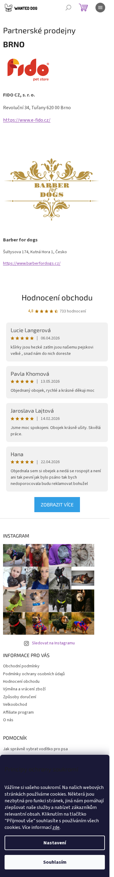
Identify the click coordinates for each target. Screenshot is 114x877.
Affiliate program (18, 712)
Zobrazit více (57, 504)
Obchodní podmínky (21, 666)
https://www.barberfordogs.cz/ (31, 263)
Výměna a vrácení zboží (24, 689)
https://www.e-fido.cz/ (26, 120)
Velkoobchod (15, 705)
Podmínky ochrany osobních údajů (34, 674)
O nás (8, 720)
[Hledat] (68, 8)
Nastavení (54, 842)
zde (56, 827)
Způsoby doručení (19, 697)
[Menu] (100, 8)
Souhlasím (55, 862)
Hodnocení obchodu (57, 297)
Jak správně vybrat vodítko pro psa (35, 749)
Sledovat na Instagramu (53, 643)
